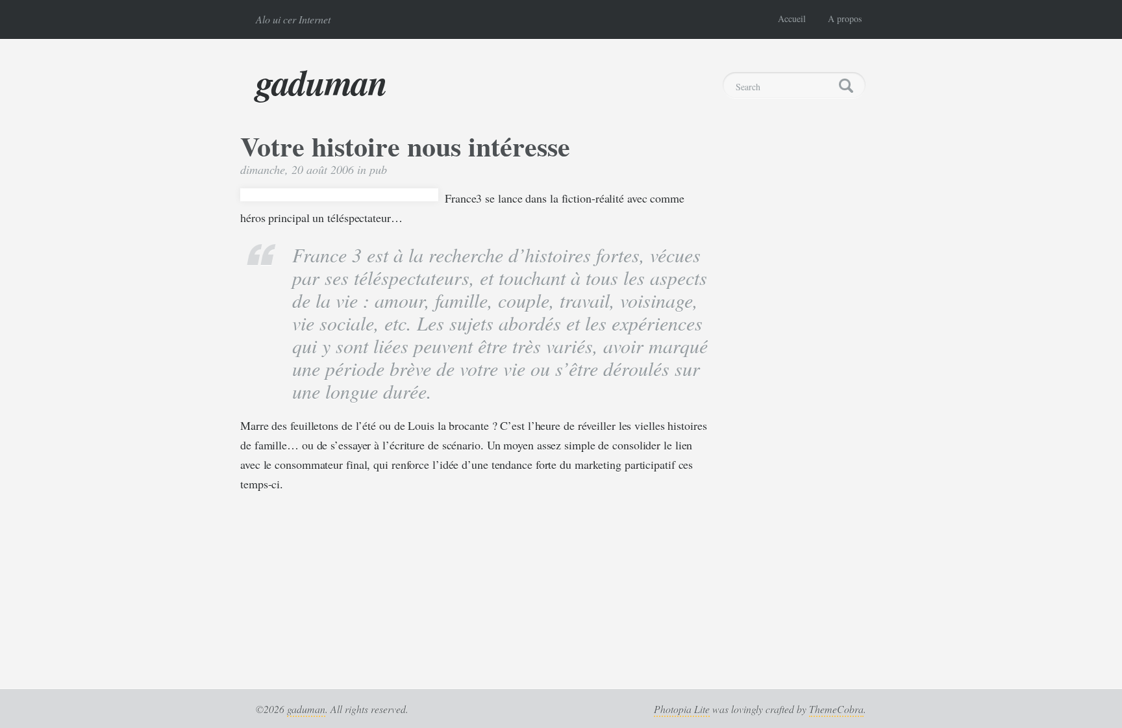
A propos (845, 18)
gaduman (321, 81)
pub (378, 169)
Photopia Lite (682, 709)
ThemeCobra (836, 709)
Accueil (792, 18)
